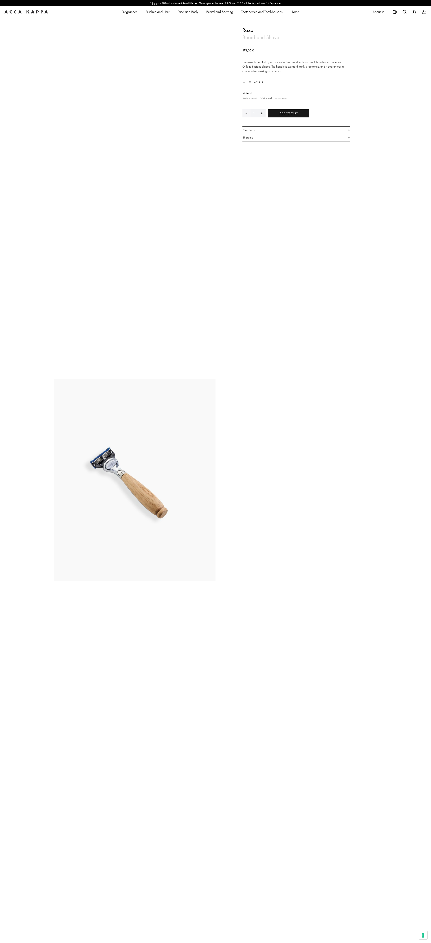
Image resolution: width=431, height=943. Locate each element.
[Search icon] (404, 12)
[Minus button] (246, 113)
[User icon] (414, 12)
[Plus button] (261, 113)
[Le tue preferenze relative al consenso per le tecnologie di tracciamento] (423, 935)
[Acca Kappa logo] (27, 11)
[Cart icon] (424, 12)
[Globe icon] (394, 12)
